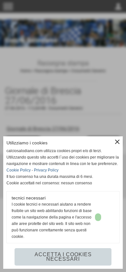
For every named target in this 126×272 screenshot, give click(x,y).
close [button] (117, 142)
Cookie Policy (18, 170)
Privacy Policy (46, 170)
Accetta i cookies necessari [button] (63, 257)
